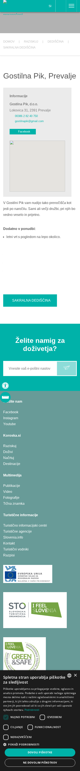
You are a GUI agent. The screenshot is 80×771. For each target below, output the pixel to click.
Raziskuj (9, 446)
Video (7, 491)
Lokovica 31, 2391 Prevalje (30, 110)
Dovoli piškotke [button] (40, 752)
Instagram (10, 418)
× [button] (75, 675)
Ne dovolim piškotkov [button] (40, 762)
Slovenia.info (13, 537)
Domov (9, 41)
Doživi (8, 452)
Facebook (24, 131)
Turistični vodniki (16, 549)
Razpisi (9, 555)
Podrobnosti (32, 709)
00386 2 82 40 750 (26, 116)
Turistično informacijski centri (25, 525)
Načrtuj (8, 458)
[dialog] (40, 720)
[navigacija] (71, 6)
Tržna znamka (14, 503)
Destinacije (11, 464)
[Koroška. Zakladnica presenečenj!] (16, 7)
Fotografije (11, 497)
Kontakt (9, 543)
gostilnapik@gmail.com (29, 121)
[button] (40, 744)
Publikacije (11, 485)
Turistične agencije (17, 531)
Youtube (9, 424)
